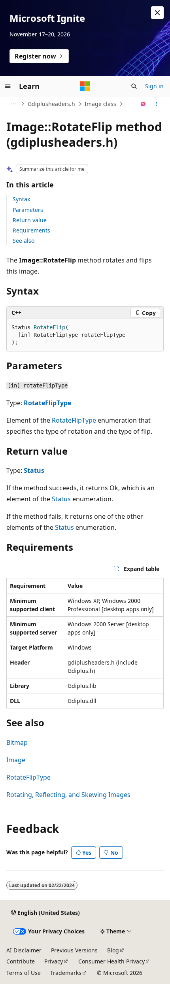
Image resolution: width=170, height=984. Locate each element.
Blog (113, 950)
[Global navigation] (8, 86)
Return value (30, 220)
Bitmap (17, 742)
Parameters (28, 209)
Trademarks (65, 972)
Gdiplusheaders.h (51, 104)
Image (15, 759)
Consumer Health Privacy (111, 961)
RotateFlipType (47, 403)
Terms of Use (23, 972)
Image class (100, 104)
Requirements (31, 230)
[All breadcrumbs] (13, 104)
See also (23, 240)
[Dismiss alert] (157, 12)
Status (34, 470)
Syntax (21, 199)
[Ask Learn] (143, 104)
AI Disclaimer (24, 950)
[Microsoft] (85, 86)
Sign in (154, 86)
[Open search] (134, 86)
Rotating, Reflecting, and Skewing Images (68, 794)
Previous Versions (74, 950)
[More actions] (157, 104)
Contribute (20, 961)
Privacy (53, 961)
